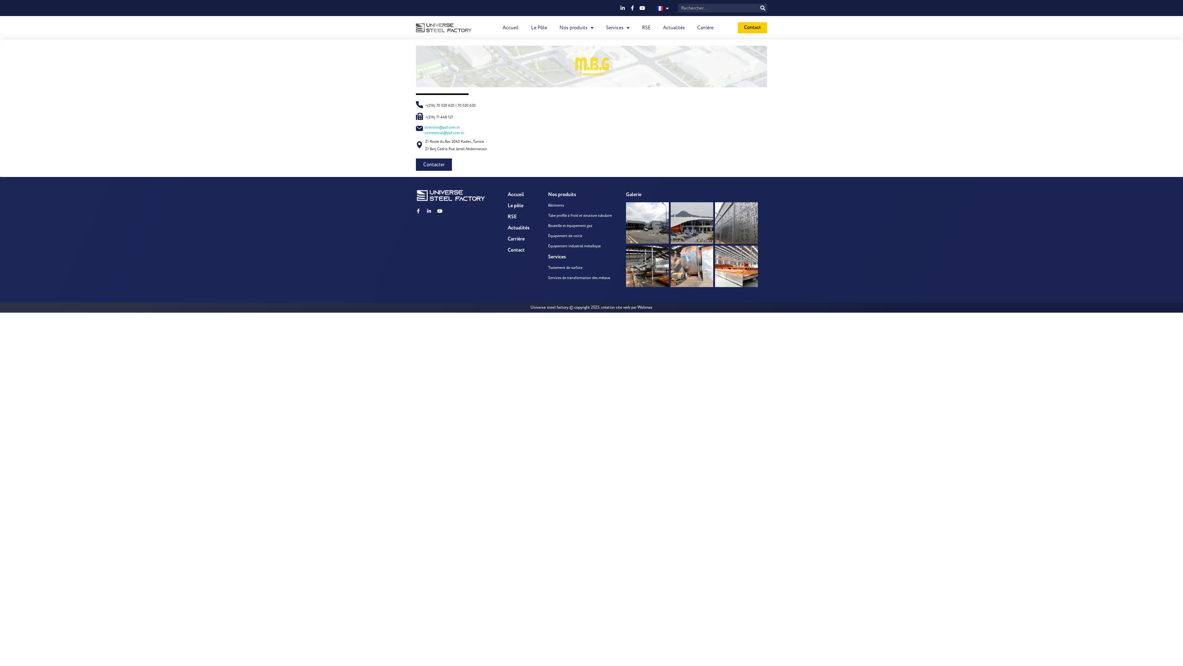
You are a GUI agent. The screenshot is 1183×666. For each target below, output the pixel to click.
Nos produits (573, 27)
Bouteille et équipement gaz (570, 225)
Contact (516, 250)
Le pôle (515, 205)
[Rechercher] (762, 8)
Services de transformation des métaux (579, 278)
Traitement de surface (565, 267)
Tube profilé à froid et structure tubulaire (580, 215)
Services (615, 27)
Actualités (674, 27)
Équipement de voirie (565, 236)
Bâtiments (556, 205)
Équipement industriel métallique (574, 246)
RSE (646, 27)
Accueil (510, 27)
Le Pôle (539, 27)
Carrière (705, 27)
